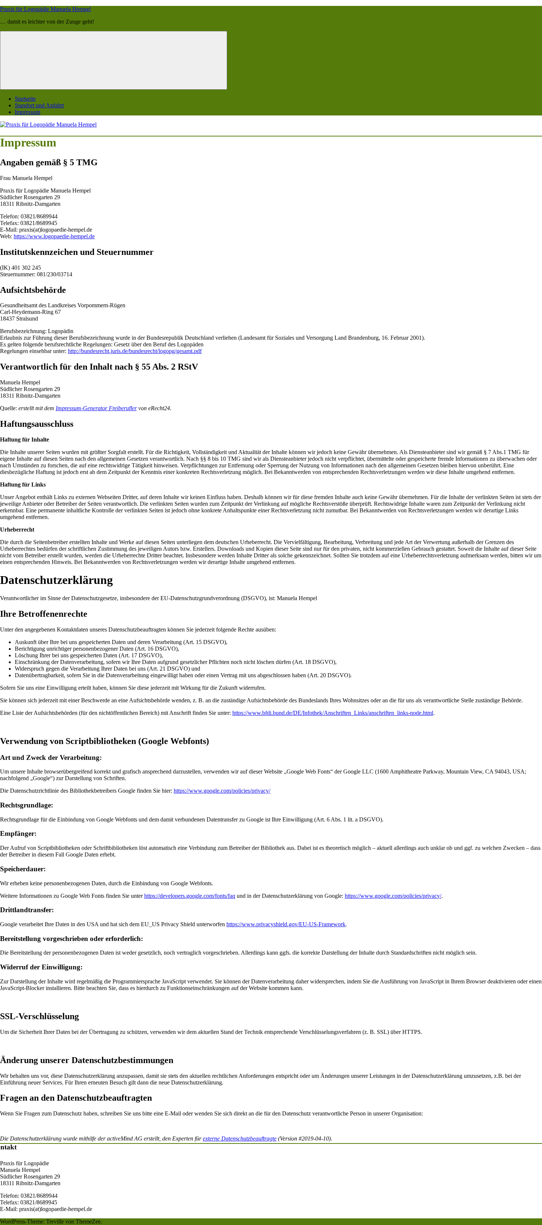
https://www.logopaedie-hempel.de (54, 236)
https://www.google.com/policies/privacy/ (222, 791)
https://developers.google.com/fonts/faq (189, 896)
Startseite (25, 99)
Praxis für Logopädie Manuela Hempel (45, 9)
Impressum (27, 112)
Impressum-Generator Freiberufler (96, 408)
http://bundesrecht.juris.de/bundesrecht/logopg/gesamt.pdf (135, 351)
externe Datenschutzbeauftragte (240, 1138)
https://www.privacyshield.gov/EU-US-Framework (285, 924)
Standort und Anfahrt (39, 105)
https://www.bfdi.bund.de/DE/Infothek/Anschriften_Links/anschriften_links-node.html (332, 713)
